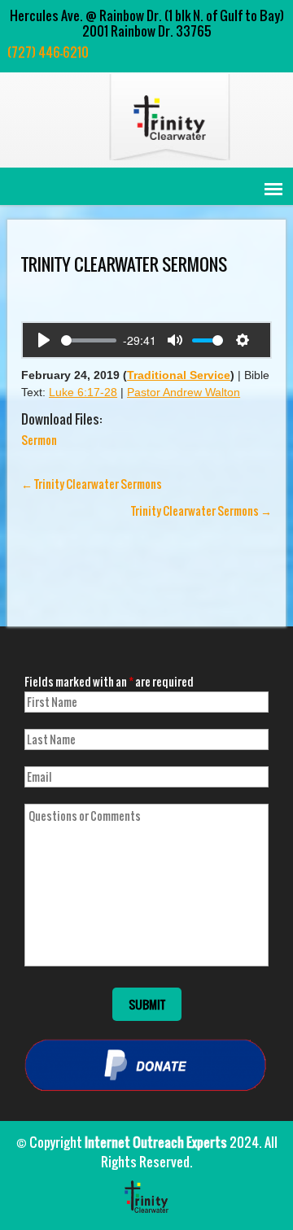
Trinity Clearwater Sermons (91, 483)
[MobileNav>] (273, 189)
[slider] (88, 340)
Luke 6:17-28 (83, 392)
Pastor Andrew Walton (183, 392)
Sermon (39, 439)
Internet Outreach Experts (156, 1142)
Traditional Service (178, 375)
